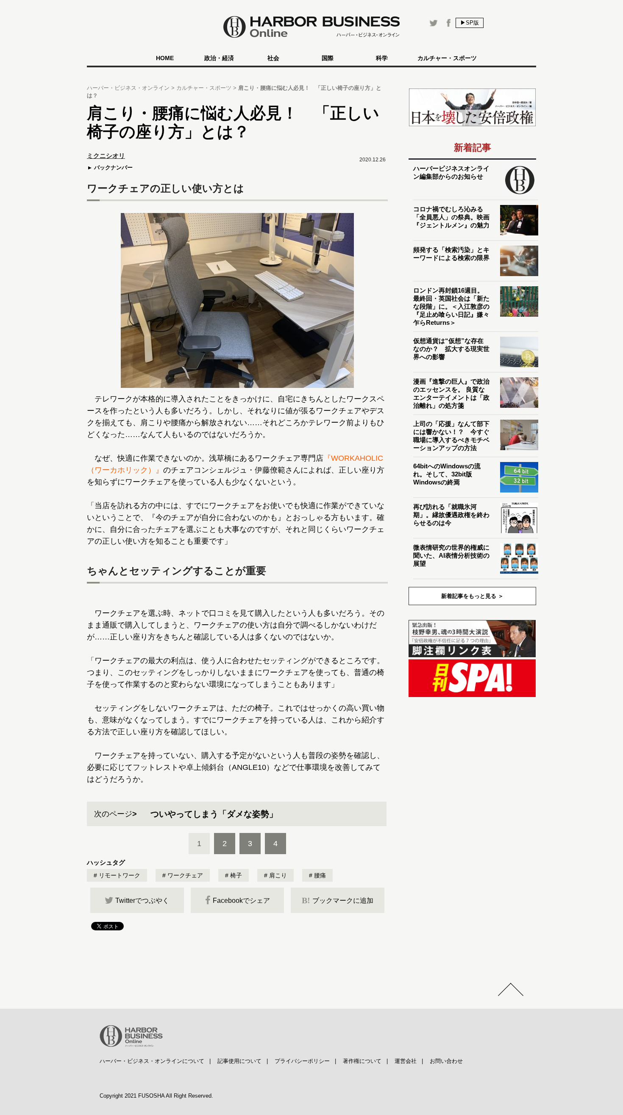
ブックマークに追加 (337, 900)
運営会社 (406, 1061)
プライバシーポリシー (302, 1061)
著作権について (362, 1061)
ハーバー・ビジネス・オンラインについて (152, 1061)
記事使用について (239, 1061)
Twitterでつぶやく (142, 900)
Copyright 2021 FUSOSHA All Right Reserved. (156, 1096)
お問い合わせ (446, 1061)
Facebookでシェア (241, 900)
